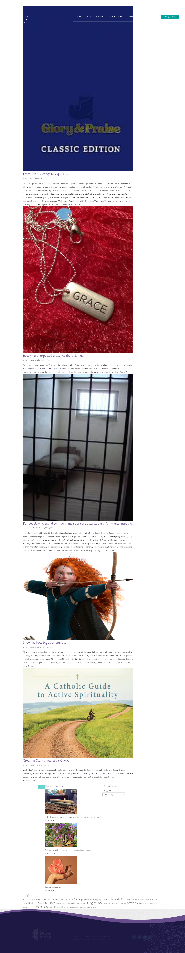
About (80, 17)
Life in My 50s (47, 647)
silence (31, 907)
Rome (151, 903)
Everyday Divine (44, 360)
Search (41, 787)
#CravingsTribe (28, 899)
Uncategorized (73, 907)
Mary (26, 178)
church (70, 899)
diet (91, 899)
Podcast (122, 17)
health (152, 899)
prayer (131, 903)
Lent (25, 903)
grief (147, 899)
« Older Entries (29, 780)
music (77, 903)
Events (90, 17)
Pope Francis (122, 903)
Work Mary (137, 17)
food (123, 899)
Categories (107, 790)
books (43, 899)
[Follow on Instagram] (145, 937)
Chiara (49, 899)
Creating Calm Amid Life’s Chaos (46, 760)
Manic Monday (60, 903)
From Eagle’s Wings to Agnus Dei (46, 174)
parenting (107, 903)
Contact (154, 17)
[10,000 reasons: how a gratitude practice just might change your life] (61, 802)
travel (51, 907)
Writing (100, 17)
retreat (146, 903)
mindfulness (70, 903)
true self (58, 907)
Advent (37, 899)
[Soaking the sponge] (61, 870)
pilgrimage (114, 903)
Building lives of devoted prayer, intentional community (68, 850)
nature (83, 903)
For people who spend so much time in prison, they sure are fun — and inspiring (77, 523)
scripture (25, 907)
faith (40, 178)
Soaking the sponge (53, 887)
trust (66, 907)
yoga (94, 907)
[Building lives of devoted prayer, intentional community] (61, 835)
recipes (139, 903)
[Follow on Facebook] (134, 937)
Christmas (63, 899)
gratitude (142, 899)
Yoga (112, 17)
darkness (86, 899)
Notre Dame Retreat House (95, 533)
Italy (156, 899)
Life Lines (49, 903)
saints (155, 903)
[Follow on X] (139, 937)
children (55, 899)
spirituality (42, 907)
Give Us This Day (133, 899)
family (117, 899)
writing (89, 907)
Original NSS (95, 903)
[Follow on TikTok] (150, 937)
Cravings (78, 899)
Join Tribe (169, 17)
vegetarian (82, 907)
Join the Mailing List (101, 937)
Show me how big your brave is (44, 643)
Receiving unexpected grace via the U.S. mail (53, 356)
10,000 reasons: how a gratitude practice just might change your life (73, 817)
